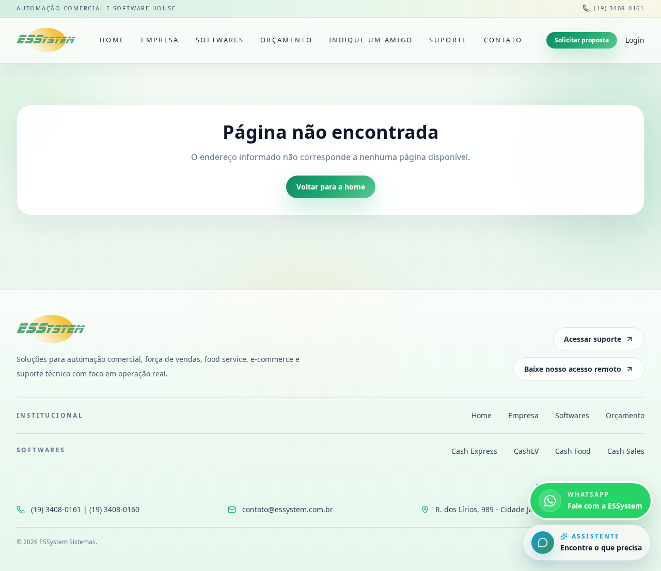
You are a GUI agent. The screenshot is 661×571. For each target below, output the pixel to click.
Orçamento (286, 39)
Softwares (220, 39)
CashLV (526, 451)
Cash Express (474, 451)
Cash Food (573, 451)
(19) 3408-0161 (619, 8)
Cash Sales (625, 451)
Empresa (160, 39)
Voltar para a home (330, 187)
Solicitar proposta (582, 40)
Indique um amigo (371, 39)
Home (112, 39)
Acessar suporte (592, 339)
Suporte (448, 39)
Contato (503, 39)
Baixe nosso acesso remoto (572, 369)
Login (634, 40)
